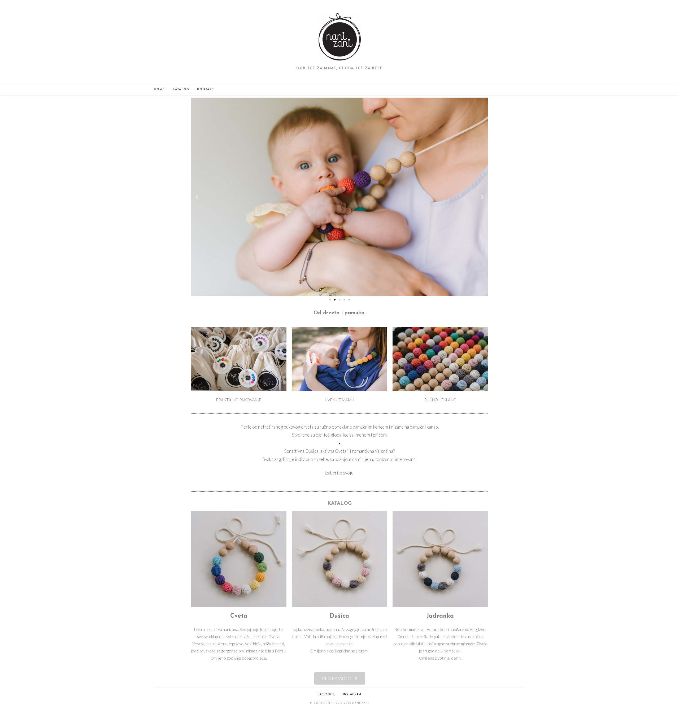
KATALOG (340, 503)
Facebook (326, 694)
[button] (197, 196)
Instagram (352, 694)
